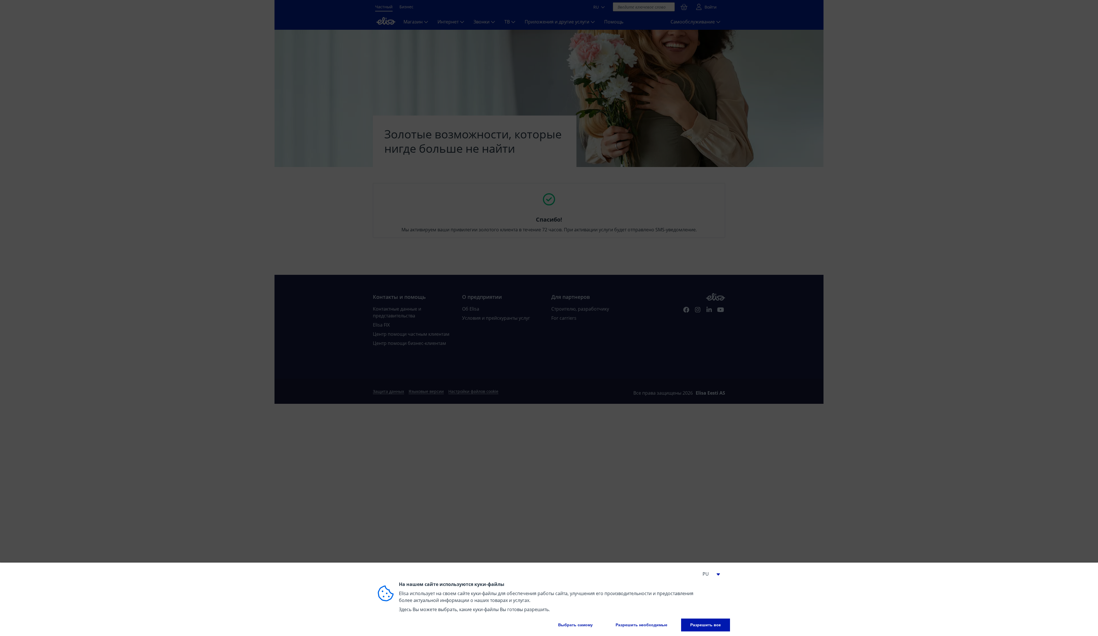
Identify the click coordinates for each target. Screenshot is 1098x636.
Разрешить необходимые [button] (641, 625)
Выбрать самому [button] (575, 625)
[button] (709, 574)
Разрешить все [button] (705, 625)
